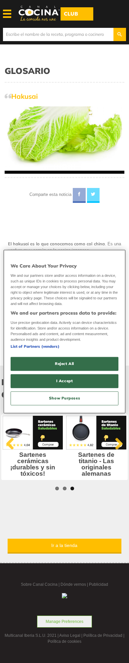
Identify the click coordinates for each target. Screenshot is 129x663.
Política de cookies (64, 641)
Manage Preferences (64, 621)
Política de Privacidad (102, 635)
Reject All (64, 363)
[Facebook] (79, 195)
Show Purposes (64, 397)
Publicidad (98, 584)
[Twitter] (93, 195)
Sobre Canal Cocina (39, 584)
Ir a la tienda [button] (64, 545)
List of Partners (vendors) (35, 346)
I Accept (64, 380)
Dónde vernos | (75, 584)
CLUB (71, 14)
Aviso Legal (69, 635)
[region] (64, 332)
